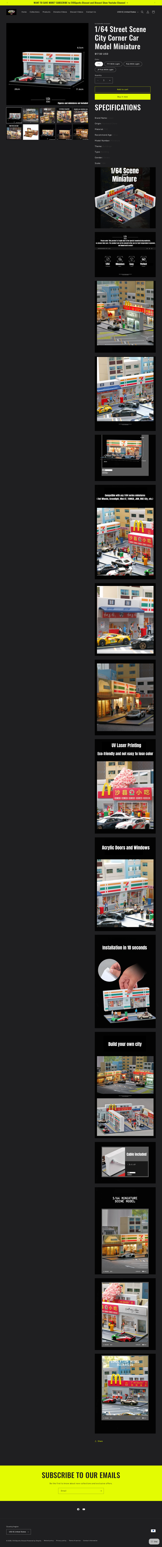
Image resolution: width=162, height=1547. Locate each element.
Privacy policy (61, 1540)
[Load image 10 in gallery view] (80, 132)
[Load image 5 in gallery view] (80, 115)
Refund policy (49, 1540)
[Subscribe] (101, 1491)
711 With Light (113, 64)
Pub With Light (132, 64)
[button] (142, 12)
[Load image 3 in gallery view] (47, 115)
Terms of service (75, 1540)
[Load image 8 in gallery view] (47, 132)
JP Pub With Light (105, 70)
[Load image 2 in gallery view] (30, 115)
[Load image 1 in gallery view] (14, 115)
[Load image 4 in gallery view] (64, 115)
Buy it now (122, 97)
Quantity (98, 75)
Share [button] (100, 1441)
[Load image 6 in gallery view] (14, 132)
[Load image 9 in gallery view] (64, 132)
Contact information (90, 1540)
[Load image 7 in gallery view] (30, 132)
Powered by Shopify (34, 1541)
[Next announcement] (155, 2)
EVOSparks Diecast (20, 1541)
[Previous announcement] (7, 2)
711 (98, 64)
